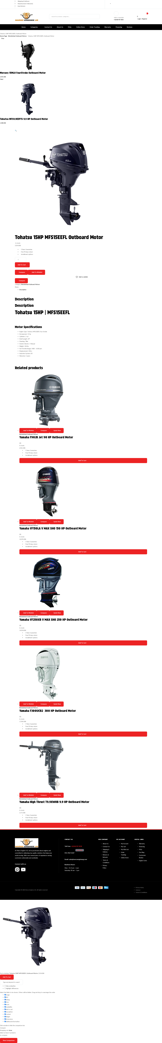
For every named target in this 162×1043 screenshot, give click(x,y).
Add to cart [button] (82, 460)
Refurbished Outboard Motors (17, 36)
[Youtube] (23, 869)
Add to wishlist (37, 272)
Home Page (3, 36)
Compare (22, 272)
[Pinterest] (17, 869)
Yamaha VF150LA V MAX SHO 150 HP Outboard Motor (52, 528)
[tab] (83, 289)
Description (22, 290)
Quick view (57, 430)
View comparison (9, 1040)
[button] (81, 129)
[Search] (97, 16)
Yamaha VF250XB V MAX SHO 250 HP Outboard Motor (53, 619)
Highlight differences (12, 988)
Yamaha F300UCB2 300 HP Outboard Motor (47, 711)
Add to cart (22, 265)
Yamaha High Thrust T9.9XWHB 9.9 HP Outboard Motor (54, 802)
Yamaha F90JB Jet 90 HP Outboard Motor (46, 437)
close (10, 1030)
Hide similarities (11, 986)
